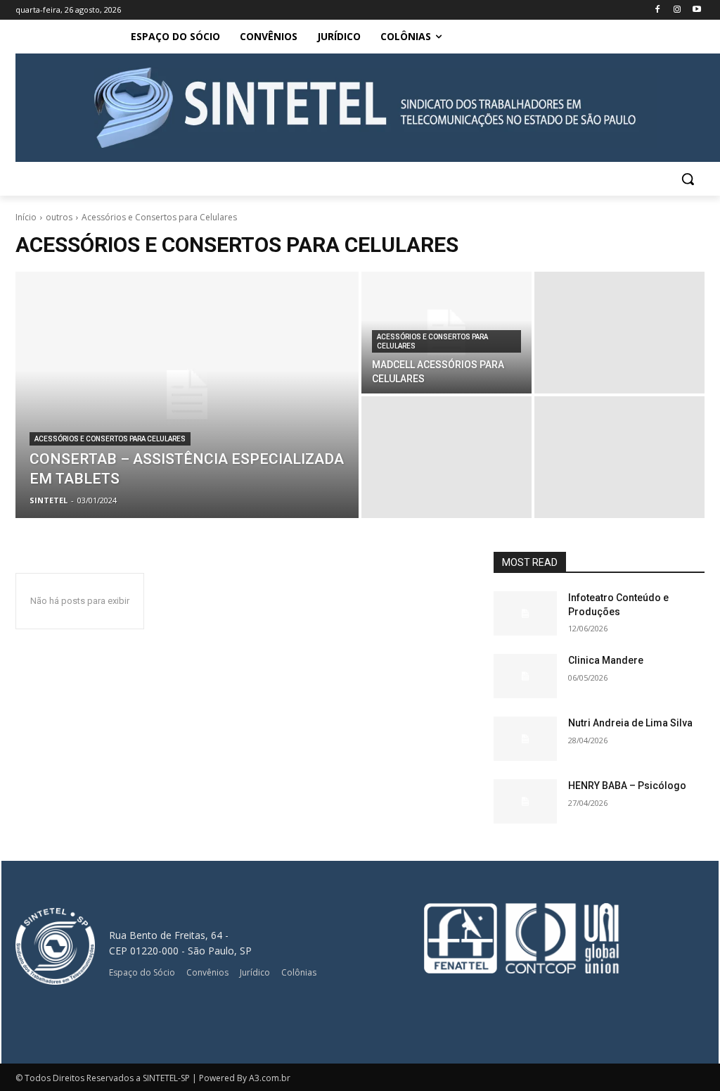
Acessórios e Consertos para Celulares (110, 439)
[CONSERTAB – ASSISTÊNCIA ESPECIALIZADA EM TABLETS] (187, 395)
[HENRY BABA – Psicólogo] (525, 801)
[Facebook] (658, 10)
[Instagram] (677, 10)
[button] (688, 179)
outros (59, 217)
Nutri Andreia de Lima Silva (630, 723)
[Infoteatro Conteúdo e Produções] (525, 613)
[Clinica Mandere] (525, 676)
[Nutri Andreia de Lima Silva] (525, 739)
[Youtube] (696, 10)
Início (26, 217)
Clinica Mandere (605, 660)
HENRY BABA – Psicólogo (627, 785)
